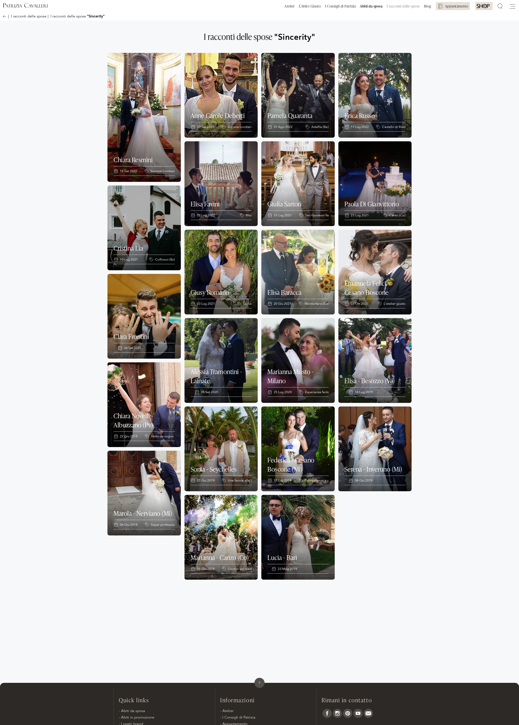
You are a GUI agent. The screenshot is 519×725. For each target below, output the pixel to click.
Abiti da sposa (371, 6)
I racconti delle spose (403, 6)
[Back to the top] (259, 683)
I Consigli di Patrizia (340, 6)
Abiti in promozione (137, 717)
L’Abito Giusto (310, 6)
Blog (427, 6)
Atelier (289, 6)
